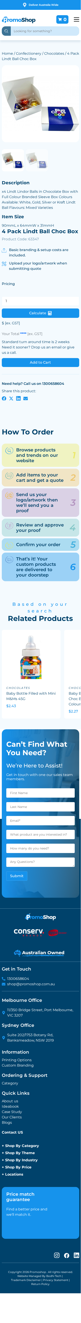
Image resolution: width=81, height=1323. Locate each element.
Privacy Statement (55, 1280)
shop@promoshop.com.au (31, 984)
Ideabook (10, 1106)
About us (10, 1101)
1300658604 (18, 979)
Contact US (12, 1132)
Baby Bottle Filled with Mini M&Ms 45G (31, 696)
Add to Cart (40, 362)
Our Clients (12, 1117)
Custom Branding (18, 1065)
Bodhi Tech (53, 1276)
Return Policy (40, 1284)
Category (10, 1083)
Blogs (7, 1122)
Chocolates (54, 53)
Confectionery (28, 53)
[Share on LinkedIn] (18, 398)
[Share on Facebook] (4, 398)
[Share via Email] (25, 398)
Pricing (8, 284)
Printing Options (17, 1060)
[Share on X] (11, 398)
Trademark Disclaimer (26, 1280)
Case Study (12, 1112)
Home (7, 53)
